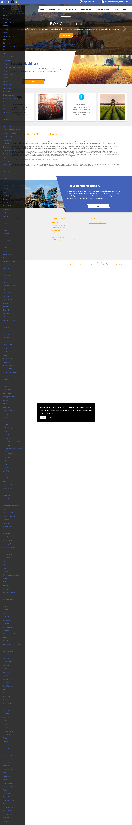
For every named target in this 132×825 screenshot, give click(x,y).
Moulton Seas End (9, 516)
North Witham (7, 554)
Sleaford (5, 637)
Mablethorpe (7, 478)
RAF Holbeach (7, 582)
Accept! (43, 417)
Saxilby (5, 603)
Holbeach (6, 355)
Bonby (5, 71)
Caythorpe (6, 147)
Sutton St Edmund (9, 707)
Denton (5, 188)
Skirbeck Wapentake (9, 634)
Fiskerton (6, 233)
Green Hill (6, 306)
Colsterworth (7, 164)
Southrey (6, 665)
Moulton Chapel (8, 512)
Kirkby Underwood (9, 410)
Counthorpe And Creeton (11, 175)
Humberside (7, 390)
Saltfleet (5, 596)
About (116, 9)
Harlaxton (6, 331)
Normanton (6, 533)
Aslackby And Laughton (10, 22)
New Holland (7, 526)
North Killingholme (9, 547)
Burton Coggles (8, 126)
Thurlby (5, 738)
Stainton (5, 675)
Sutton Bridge (7, 703)
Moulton (5, 509)
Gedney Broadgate (9, 261)
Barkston (6, 39)
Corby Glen (6, 171)
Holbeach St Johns (9, 365)
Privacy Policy (62, 410)
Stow (4, 689)
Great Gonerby (7, 296)
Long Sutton (7, 457)
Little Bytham (7, 435)
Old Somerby (7, 557)
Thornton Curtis (8, 731)
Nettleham (6, 523)
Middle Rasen (7, 499)
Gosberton (6, 275)
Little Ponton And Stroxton (11, 442)
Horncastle (6, 383)
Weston (5, 790)
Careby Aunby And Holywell (11, 129)
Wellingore (6, 776)
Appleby (5, 19)
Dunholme (6, 195)
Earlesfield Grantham (9, 206)
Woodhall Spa (7, 814)
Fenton (5, 230)
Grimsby (5, 317)
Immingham (7, 393)
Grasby (5, 289)
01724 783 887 (88, 1)
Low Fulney (6, 471)
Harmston (6, 334)
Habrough (6, 324)
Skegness (6, 623)
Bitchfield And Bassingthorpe (12, 67)
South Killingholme (9, 655)
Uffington (6, 748)
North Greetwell (8, 540)
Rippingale (6, 589)
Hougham (6, 386)
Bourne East (7, 84)
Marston (5, 492)
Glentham (6, 272)
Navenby (6, 519)
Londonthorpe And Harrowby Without (12, 449)
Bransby (5, 102)
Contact (125, 9)
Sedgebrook (7, 620)
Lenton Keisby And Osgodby (12, 428)
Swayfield (6, 714)
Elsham (5, 220)
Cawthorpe (6, 143)
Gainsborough (7, 254)
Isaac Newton (7, 407)
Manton (5, 481)
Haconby (6, 327)
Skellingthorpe (7, 627)
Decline (51, 417)
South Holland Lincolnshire (11, 644)
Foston (5, 247)
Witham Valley (7, 811)
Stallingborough (8, 679)
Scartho (5, 609)
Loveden (5, 467)
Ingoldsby (6, 400)
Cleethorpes (7, 161)
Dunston (5, 202)
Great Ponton (7, 299)
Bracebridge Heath (9, 95)
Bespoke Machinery (86, 9)
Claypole (5, 157)
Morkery (5, 502)
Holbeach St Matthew (10, 372)
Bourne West (7, 88)
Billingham (6, 64)
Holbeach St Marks (9, 369)
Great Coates (7, 292)
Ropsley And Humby (9, 592)
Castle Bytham (7, 140)
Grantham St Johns (9, 286)
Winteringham (7, 804)
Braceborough (7, 91)
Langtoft (6, 421)
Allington (6, 12)
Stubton (5, 693)
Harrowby (6, 338)
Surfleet (5, 700)
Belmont (5, 53)
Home (42, 9)
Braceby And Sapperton (10, 98)
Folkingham (6, 240)
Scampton (6, 606)
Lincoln (5, 431)
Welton (5, 779)
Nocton (5, 530)
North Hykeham (8, 544)
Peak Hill (5, 561)
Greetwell (6, 310)
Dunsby (5, 199)
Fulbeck (5, 251)
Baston (5, 50)
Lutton (5, 474)
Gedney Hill (6, 265)
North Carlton (7, 537)
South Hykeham (8, 651)
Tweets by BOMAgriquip (97, 223)
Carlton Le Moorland (9, 133)
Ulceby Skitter (7, 755)
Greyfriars (6, 313)
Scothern (6, 613)
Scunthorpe (6, 616)
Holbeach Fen (7, 358)
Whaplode (6, 797)
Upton (5, 759)
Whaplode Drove (8, 800)
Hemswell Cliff (7, 344)
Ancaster (6, 15)
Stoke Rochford (8, 686)
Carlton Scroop (8, 136)
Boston (5, 77)
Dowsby (5, 192)
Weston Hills (7, 793)
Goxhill (5, 279)
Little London (7, 438)
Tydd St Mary (7, 745)
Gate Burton (7, 258)
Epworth (5, 223)
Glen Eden (6, 268)
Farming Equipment (54, 9)
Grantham (6, 282)
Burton (5, 123)
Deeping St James (8, 185)
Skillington (6, 630)
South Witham (7, 662)
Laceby (5, 417)
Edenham (6, 216)
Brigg (4, 109)
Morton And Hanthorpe (10, 505)
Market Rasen (7, 488)
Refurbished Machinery (103, 9)
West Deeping (7, 783)
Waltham (6, 766)
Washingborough (8, 769)
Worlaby (5, 821)
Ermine (5, 227)
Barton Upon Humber (10, 46)
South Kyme (7, 658)
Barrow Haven (7, 43)
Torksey (5, 741)
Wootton (6, 818)
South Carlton (7, 641)
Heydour (5, 348)
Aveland (5, 25)
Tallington (6, 724)
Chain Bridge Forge (9, 150)
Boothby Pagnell (8, 74)
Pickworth (6, 568)
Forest (5, 244)
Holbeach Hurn (7, 362)
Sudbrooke (6, 696)
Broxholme (6, 116)
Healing (5, 341)
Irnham (5, 403)
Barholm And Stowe (9, 36)
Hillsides (5, 351)
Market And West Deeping (11, 485)
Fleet (4, 237)
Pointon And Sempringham (11, 575)
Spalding (5, 668)
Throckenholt (7, 734)
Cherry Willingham (8, 154)
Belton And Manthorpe (10, 57)
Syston (5, 720)
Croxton (5, 181)
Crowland (6, 178)
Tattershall (6, 727)
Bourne (5, 81)
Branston (6, 105)
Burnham (6, 119)
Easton (5, 213)
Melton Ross (7, 495)
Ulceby (5, 752)
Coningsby (6, 168)
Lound (5, 460)
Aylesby (5, 29)
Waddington (7, 762)
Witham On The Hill (9, 807)
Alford (5, 8)
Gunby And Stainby (9, 320)
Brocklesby (6, 112)
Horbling (5, 379)
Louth (5, 464)
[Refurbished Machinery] (33, 194)
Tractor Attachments (70, 9)
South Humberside (9, 648)
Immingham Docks (9, 396)
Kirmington (6, 414)
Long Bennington (8, 453)
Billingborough (7, 60)
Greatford (6, 303)
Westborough (7, 786)
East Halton (7, 209)
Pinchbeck (6, 571)
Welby (5, 772)
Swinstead (6, 717)
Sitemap (122, 265)
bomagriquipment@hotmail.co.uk (116, 1)
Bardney (5, 32)
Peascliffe (6, 564)
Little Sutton (7, 445)
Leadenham (6, 424)
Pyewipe (5, 578)
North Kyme (7, 551)
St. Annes (6, 672)
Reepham (6, 585)
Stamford (6, 682)
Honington (6, 376)
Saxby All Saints (8, 599)
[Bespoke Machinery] (99, 69)
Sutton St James (8, 710)
